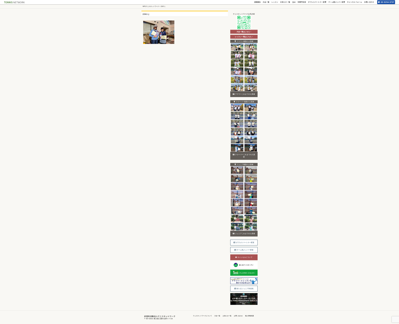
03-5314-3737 (387, 2)
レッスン (274, 2)
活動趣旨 (257, 2)
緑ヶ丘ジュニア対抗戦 (245, 288)
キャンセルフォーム (354, 2)
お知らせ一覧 (285, 2)
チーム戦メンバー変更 (336, 2)
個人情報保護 (249, 316)
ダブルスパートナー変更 (317, 2)
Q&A (294, 2)
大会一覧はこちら (243, 32)
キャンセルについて (244, 257)
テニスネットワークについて (202, 316)
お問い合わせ (369, 2)
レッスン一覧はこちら (243, 37)
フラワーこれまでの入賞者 (245, 94)
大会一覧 (266, 2)
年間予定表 (302, 2)
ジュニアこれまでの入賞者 (245, 233)
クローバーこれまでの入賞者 (245, 155)
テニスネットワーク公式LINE (244, 14)
